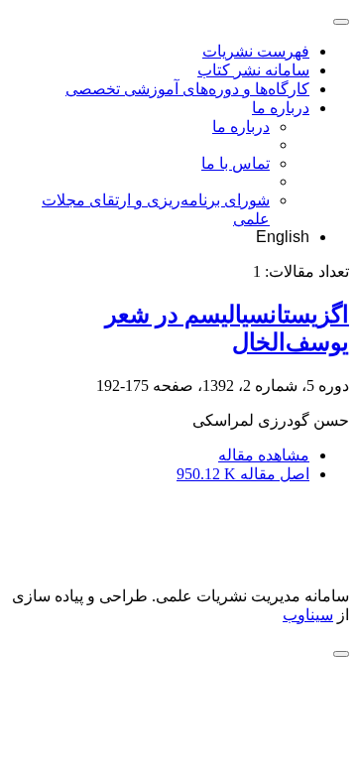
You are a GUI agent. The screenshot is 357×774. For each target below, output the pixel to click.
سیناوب (308, 614)
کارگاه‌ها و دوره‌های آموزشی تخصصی (187, 88)
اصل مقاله (243, 473)
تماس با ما (235, 163)
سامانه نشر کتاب (253, 70)
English (282, 236)
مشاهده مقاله (263, 455)
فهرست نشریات (255, 51)
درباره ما (280, 107)
